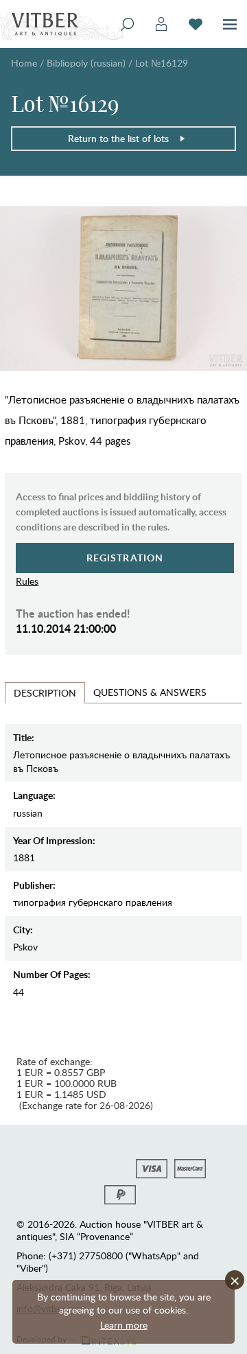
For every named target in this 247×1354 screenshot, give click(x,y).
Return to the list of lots (118, 138)
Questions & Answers (150, 692)
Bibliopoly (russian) (86, 62)
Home (24, 62)
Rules (27, 580)
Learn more (124, 1324)
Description (45, 692)
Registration (125, 557)
